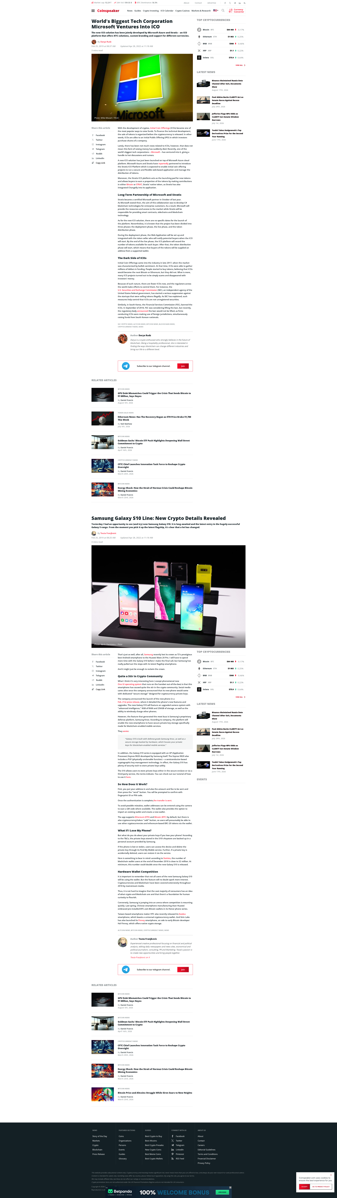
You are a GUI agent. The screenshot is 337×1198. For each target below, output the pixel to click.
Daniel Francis (127, 400)
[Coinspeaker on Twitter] (230, 2)
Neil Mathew (126, 424)
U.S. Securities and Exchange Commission (137, 290)
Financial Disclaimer (207, 1158)
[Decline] (331, 1175)
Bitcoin (130, 184)
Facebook (100, 135)
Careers (201, 1145)
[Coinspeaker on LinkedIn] (240, 2)
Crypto (95, 1145)
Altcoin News (139, 324)
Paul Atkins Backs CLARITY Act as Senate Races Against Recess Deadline (227, 100)
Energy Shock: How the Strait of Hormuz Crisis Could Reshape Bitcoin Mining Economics (155, 489)
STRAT (139, 184)
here (128, 777)
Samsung (148, 654)
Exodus (182, 914)
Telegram (100, 149)
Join (183, 366)
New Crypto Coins (153, 1149)
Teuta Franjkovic (108, 533)
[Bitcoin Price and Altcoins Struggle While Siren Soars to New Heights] (102, 1095)
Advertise (211, 3)
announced (142, 311)
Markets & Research (201, 10)
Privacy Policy (204, 1163)
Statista (167, 858)
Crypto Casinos (182, 10)
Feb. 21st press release (128, 702)
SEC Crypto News (125, 324)
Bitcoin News (152, 324)
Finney (141, 920)
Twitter (99, 139)
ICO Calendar (167, 10)
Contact (198, 3)
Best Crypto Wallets (154, 1158)
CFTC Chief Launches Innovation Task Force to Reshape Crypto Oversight (151, 466)
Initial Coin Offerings (160, 128)
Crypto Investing (151, 10)
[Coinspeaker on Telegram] (235, 2)
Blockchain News (167, 324)
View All (239, 65)
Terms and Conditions (208, 1154)
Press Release (98, 1154)
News (129, 10)
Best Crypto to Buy (153, 1136)
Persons (122, 1145)
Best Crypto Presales (154, 1145)
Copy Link (100, 163)
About (186, 3)
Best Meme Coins (153, 1154)
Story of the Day (99, 1136)
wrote (125, 731)
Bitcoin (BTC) (160, 817)
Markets (96, 1140)
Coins (121, 1136)
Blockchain (97, 1149)
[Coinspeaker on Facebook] (225, 2)
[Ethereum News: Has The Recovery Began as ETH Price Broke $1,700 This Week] (102, 419)
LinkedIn (100, 158)
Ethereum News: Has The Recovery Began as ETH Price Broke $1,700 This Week (154, 418)
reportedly (163, 163)
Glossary (123, 1158)
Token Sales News (126, 413)
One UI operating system (130, 684)
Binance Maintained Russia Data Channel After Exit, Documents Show (227, 83)
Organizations (125, 1140)
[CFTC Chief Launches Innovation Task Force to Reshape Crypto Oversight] (102, 466)
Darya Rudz (105, 41)
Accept (304, 1187)
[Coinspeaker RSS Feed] (245, 2)
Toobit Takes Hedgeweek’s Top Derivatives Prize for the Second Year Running (227, 133)
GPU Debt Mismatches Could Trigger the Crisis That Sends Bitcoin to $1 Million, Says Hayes (154, 395)
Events (202, 779)
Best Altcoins (151, 1140)
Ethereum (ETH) (142, 817)
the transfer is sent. (162, 800)
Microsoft (155, 152)
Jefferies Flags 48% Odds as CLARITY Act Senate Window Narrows (225, 116)
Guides (137, 10)
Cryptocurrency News (128, 327)
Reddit (99, 153)
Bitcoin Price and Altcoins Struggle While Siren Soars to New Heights (155, 1092)
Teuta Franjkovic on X (140, 957)
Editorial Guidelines (206, 1149)
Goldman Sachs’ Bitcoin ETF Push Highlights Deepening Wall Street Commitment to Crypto (154, 442)
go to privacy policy (321, 1187)
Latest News (206, 72)
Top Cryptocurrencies (213, 20)
